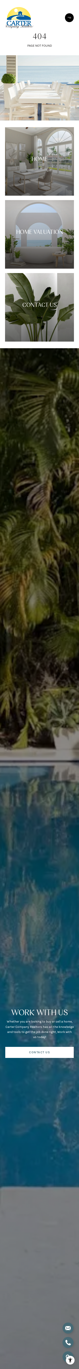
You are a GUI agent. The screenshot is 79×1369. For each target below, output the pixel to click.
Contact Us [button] (39, 1052)
